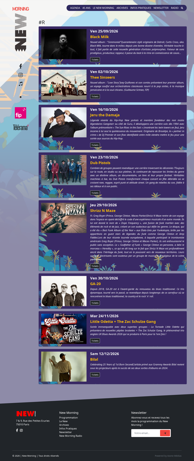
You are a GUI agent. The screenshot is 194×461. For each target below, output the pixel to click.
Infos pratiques (140, 8)
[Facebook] (17, 430)
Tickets (95, 59)
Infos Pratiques (68, 428)
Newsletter (161, 8)
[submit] (165, 433)
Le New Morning (103, 8)
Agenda (75, 8)
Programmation (68, 417)
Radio (175, 8)
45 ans (86, 8)
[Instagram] (21, 430)
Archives (122, 8)
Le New (63, 421)
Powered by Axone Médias (168, 455)
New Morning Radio (70, 435)
